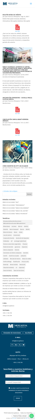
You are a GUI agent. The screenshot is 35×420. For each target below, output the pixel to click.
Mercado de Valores (15, 258)
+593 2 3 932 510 (7, 313)
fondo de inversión (8, 247)
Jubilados (5, 258)
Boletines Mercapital (24, 21)
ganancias (17, 247)
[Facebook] (12, 345)
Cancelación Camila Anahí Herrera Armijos (15, 120)
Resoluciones (7, 103)
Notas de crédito (26, 258)
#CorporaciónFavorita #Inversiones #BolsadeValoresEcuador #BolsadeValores (14, 222)
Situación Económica (8, 267)
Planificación (16, 261)
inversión (25, 253)
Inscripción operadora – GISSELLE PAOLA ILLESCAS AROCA (17, 98)
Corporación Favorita (8, 238)
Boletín (27, 229)
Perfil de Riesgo (7, 261)
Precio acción (25, 261)
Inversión (12, 170)
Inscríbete (28, 333)
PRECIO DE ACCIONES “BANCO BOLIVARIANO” (16, 208)
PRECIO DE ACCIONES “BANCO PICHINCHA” (15, 213)
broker (20, 232)
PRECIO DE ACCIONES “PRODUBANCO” (14, 205)
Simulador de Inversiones (12, 333)
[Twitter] (19, 345)
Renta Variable (14, 264)
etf (11, 241)
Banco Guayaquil (14, 229)
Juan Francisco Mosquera (12, 16)
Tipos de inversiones (19, 270)
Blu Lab (14, 418)
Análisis (26, 226)
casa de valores (7, 235)
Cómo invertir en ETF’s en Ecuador (15, 166)
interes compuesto (8, 250)
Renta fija (5, 264)
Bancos (22, 229)
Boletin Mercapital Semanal (11, 19)
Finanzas (25, 244)
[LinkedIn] (16, 345)
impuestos (24, 247)
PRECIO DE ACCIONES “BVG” (11, 202)
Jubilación (23, 255)
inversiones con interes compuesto (12, 253)
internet (17, 250)
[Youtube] (23, 345)
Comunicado (16, 235)
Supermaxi (21, 267)
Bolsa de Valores (7, 232)
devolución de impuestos (22, 238)
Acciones (14, 226)
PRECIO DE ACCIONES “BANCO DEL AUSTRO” (15, 211)
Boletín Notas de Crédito (12, 15)
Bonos (15, 232)
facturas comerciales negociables (12, 244)
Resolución (22, 264)
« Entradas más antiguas (10, 191)
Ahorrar (20, 226)
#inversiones (6, 226)
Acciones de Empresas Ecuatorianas (13, 77)
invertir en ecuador (14, 255)
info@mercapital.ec (8, 306)
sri (16, 267)
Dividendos (6, 241)
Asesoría (5, 229)
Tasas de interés (7, 270)
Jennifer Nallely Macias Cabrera (12, 291)
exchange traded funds (20, 241)
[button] (31, 416)
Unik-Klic (27, 418)
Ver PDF (17, 31)
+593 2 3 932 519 (7, 315)
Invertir (5, 255)
